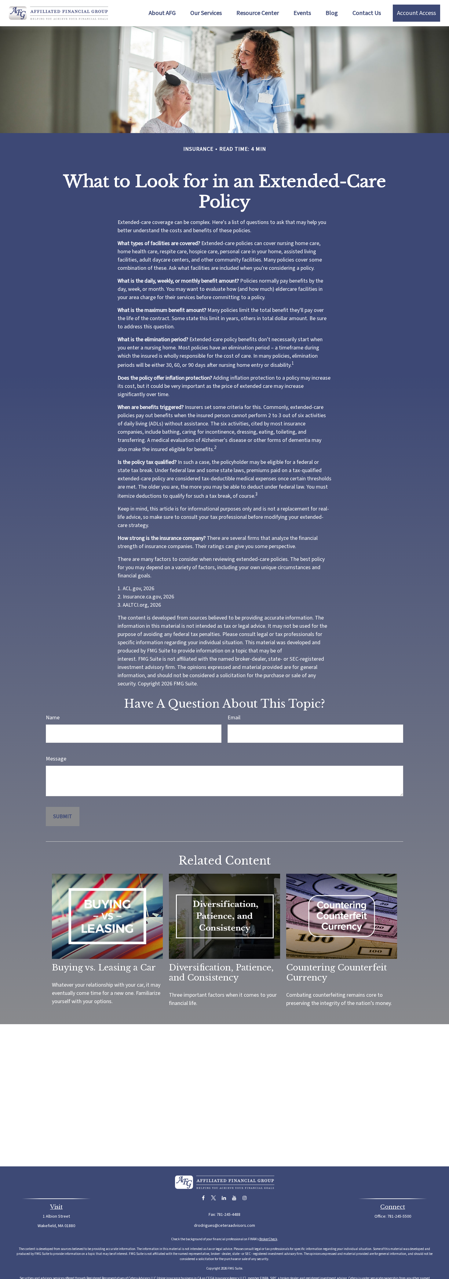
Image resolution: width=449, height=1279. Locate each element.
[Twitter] (214, 1198)
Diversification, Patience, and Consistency (221, 973)
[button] (162, 13)
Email (234, 717)
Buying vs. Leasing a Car (104, 968)
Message (56, 759)
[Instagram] (245, 1198)
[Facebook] (203, 1198)
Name (53, 717)
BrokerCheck (268, 1239)
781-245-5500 (399, 1216)
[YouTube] (234, 1198)
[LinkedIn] (224, 1198)
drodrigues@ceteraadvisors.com (224, 1226)
